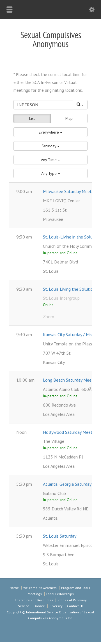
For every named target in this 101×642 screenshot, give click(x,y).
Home (14, 588)
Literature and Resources (34, 600)
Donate (39, 606)
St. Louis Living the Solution (69, 289)
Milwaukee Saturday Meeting (70, 191)
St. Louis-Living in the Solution (71, 237)
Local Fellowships (60, 594)
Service (23, 606)
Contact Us (75, 606)
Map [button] (69, 118)
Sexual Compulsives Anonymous (50, 39)
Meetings (35, 594)
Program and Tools (75, 588)
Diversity (56, 606)
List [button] (32, 118)
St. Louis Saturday (59, 536)
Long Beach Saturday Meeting (71, 380)
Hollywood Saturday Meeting (70, 432)
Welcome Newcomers (40, 588)
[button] (50, 132)
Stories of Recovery (72, 600)
